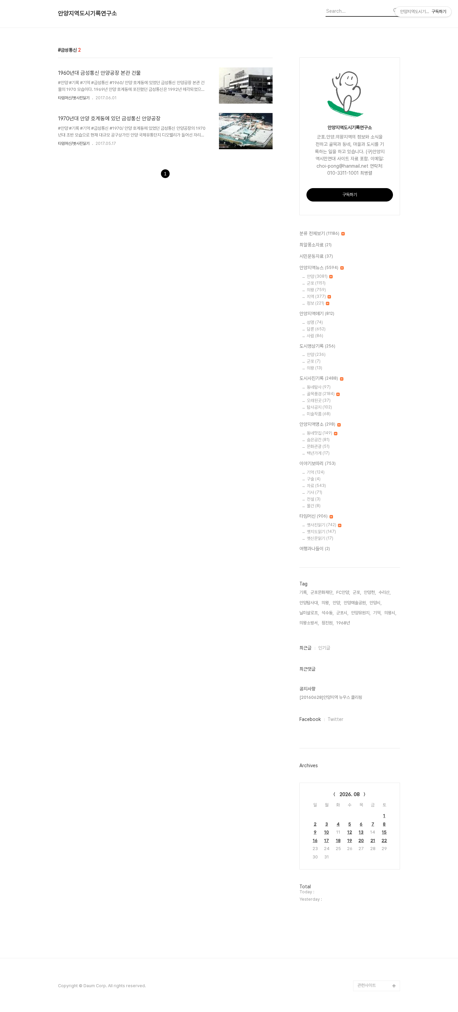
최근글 (305, 648)
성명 (315, 322)
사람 (315, 335)
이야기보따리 (317, 463)
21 (372, 840)
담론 (316, 329)
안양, (337, 602)
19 (349, 840)
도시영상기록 (317, 346)
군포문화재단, (322, 592)
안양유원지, (360, 612)
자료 (316, 485)
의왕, (326, 602)
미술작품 (319, 413)
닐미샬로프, (309, 612)
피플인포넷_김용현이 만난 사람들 (378, 948)
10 (326, 832)
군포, (357, 592)
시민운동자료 (316, 256)
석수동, (328, 612)
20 (361, 840)
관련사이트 (366, 985)
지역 (316, 296)
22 (384, 840)
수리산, (385, 592)
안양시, (375, 602)
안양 (317, 276)
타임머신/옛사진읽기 (74, 98)
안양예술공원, (355, 602)
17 (326, 840)
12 (349, 832)
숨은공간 (318, 439)
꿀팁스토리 (367, 974)
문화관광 (318, 446)
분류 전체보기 (319, 233)
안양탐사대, (309, 602)
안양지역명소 (317, 424)
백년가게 (318, 453)
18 (338, 840)
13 (361, 832)
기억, (377, 612)
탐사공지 (319, 407)
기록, (303, 592)
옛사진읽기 (321, 524)
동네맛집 (319, 433)
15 (384, 832)
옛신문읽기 (320, 538)
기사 (314, 492)
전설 (314, 499)
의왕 (316, 289)
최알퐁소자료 (315, 244)
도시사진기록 (318, 378)
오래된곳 (319, 400)
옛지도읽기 (321, 531)
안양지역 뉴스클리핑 (375, 964)
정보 (315, 303)
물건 (314, 505)
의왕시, (390, 612)
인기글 (324, 648)
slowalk (365, 932)
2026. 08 (350, 794)
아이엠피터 (367, 921)
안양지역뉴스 (318, 267)
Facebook (310, 719)
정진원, (328, 622)
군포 (316, 283)
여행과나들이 (314, 548)
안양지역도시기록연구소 (87, 13)
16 (315, 840)
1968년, (343, 622)
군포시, (342, 612)
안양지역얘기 (316, 313)
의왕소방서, (309, 622)
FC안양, (343, 592)
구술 (314, 479)
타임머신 (313, 516)
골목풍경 (321, 393)
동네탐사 (319, 387)
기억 (316, 472)
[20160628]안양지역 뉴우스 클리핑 (330, 697)
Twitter (335, 719)
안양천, (370, 592)
